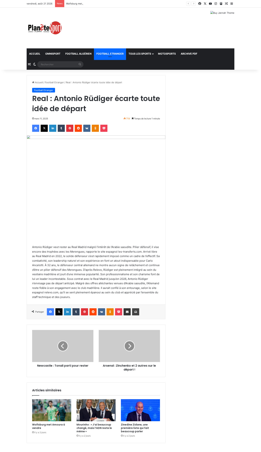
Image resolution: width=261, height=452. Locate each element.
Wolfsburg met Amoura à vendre (84, 3)
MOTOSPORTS (167, 53)
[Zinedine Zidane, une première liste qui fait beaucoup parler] (140, 410)
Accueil (34, 53)
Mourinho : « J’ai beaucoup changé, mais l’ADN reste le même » (94, 428)
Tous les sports (140, 53)
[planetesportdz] (44, 28)
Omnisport (52, 53)
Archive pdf (189, 53)
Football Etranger (110, 53)
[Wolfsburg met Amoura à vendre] (51, 410)
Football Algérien (78, 53)
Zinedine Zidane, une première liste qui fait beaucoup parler (135, 428)
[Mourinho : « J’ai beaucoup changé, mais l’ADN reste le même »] (96, 410)
